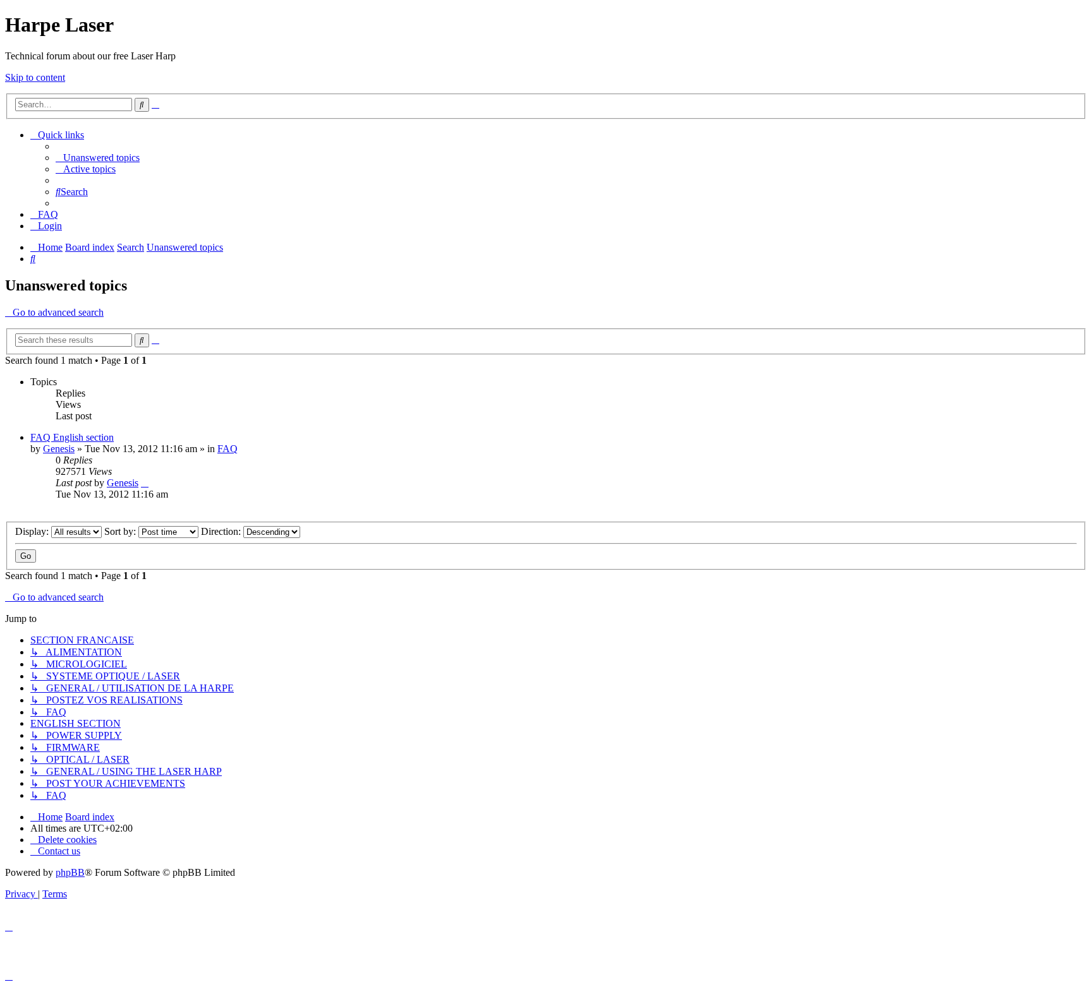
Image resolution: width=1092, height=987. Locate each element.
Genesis (59, 448)
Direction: (222, 531)
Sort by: (121, 531)
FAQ (227, 448)
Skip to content (35, 77)
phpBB (70, 872)
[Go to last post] (145, 482)
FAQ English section (72, 437)
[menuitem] (98, 157)
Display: (33, 531)
